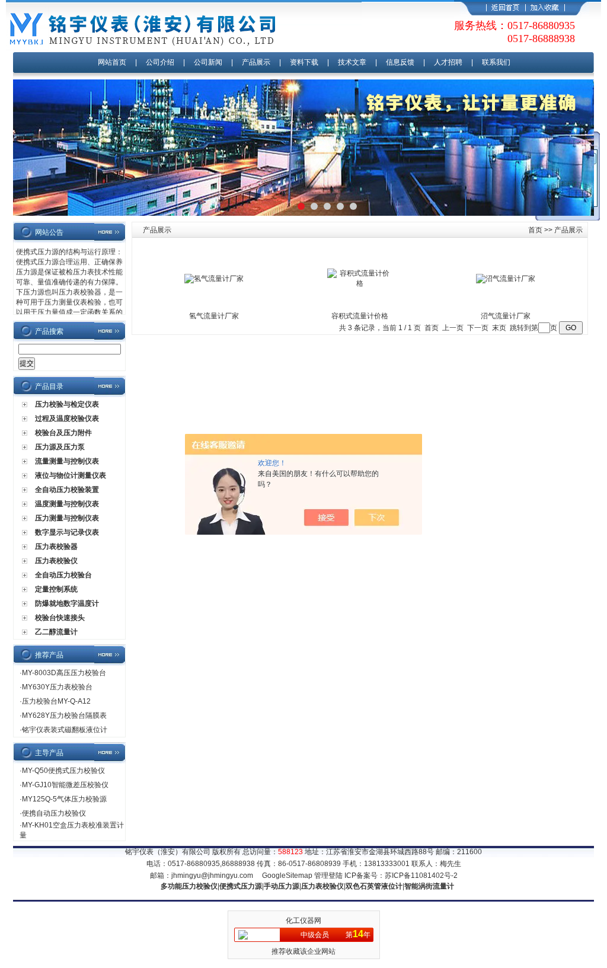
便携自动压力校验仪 (54, 813)
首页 (535, 230)
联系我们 (496, 62)
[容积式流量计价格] (359, 283)
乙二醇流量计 (56, 632)
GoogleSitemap (287, 875)
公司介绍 (160, 62)
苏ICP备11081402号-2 (421, 875)
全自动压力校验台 (63, 575)
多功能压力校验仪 (189, 886)
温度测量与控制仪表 (67, 504)
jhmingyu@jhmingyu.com (212, 875)
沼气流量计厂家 (506, 316)
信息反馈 (400, 62)
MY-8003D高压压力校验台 (64, 673)
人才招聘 (448, 62)
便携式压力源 (240, 886)
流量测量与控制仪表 (67, 461)
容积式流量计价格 (359, 316)
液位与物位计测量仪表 (70, 475)
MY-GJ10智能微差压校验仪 (65, 785)
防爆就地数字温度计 (67, 603)
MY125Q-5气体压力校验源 (64, 799)
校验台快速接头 (60, 618)
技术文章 (352, 62)
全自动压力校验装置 (67, 489)
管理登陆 (328, 875)
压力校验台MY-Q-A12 (56, 701)
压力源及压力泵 (60, 447)
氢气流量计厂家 (214, 316)
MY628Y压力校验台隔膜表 (64, 715)
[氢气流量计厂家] (214, 278)
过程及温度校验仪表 (67, 418)
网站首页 (112, 62)
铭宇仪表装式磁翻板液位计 (64, 730)
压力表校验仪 (56, 561)
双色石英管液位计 (374, 886)
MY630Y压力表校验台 (57, 687)
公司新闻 (209, 62)
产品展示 (256, 62)
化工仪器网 (303, 920)
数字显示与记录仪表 (67, 532)
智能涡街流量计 (429, 886)
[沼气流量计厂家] (505, 278)
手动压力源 (281, 886)
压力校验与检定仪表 (67, 404)
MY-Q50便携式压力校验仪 (63, 770)
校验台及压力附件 (63, 433)
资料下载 (304, 62)
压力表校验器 (56, 546)
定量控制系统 (56, 589)
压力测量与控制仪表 (67, 518)
